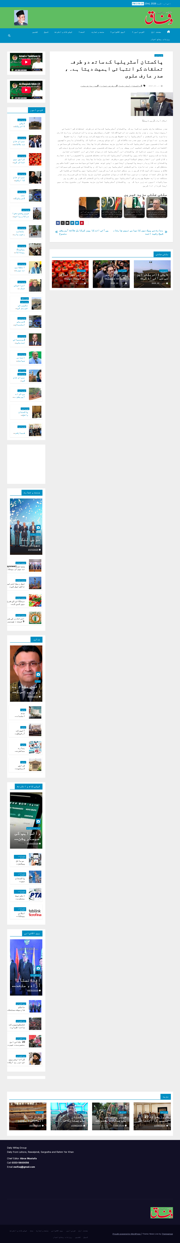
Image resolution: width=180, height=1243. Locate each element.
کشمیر (35, 32)
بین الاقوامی (118, 32)
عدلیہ (38, 681)
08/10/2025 (32, 990)
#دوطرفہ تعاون (109, 85)
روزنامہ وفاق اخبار (160, 39)
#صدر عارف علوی (89, 85)
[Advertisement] (21, 463)
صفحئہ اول (156, 32)
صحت (82, 32)
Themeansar (167, 1234)
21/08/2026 (159, 1125)
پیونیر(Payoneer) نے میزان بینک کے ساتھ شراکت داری (14, 569)
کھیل (46, 32)
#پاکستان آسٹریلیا (130, 85)
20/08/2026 (35, 1125)
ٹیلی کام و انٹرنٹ (63, 32)
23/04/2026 (32, 843)
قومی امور (138, 32)
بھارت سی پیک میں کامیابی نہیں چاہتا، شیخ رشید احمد (138, 232)
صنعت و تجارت (98, 32)
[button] (9, 35)
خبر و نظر (25, 298)
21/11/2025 (33, 550)
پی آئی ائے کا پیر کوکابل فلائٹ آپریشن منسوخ (84, 232)
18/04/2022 (32, 697)
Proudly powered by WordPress (127, 1234)
